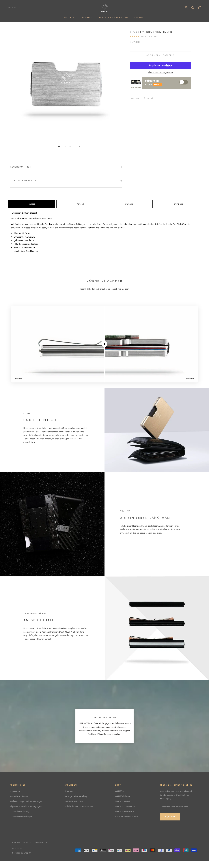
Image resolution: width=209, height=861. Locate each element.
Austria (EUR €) (20, 842)
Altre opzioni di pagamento (160, 72)
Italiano (12, 7)
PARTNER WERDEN (74, 801)
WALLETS (69, 17)
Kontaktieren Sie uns (19, 796)
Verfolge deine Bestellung (76, 796)
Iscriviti (169, 816)
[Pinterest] (152, 98)
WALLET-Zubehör (123, 796)
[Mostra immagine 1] (59, 146)
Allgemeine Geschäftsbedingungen (25, 806)
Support (139, 17)
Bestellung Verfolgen (113, 17)
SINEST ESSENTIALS (124, 811)
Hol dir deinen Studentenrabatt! (79, 806)
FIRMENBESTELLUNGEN (126, 816)
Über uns (69, 791)
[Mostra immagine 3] (66, 146)
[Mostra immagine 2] (62, 146)
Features (31, 203)
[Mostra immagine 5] (73, 146)
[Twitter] (148, 98)
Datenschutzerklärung (19, 811)
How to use (178, 203)
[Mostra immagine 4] (70, 146)
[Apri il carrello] (199, 7)
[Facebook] (144, 98)
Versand (80, 203)
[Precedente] (52, 146)
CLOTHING (87, 17)
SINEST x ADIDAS (123, 801)
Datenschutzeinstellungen (21, 816)
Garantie (129, 203)
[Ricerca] (193, 7)
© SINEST (17, 849)
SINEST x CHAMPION (125, 806)
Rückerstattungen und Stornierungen (26, 801)
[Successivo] (79, 146)
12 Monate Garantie (23, 180)
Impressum (15, 791)
